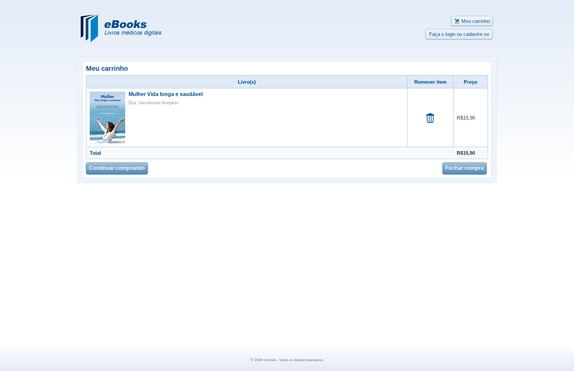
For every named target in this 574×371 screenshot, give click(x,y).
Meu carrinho (475, 21)
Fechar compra (464, 168)
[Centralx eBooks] (121, 28)
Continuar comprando (117, 168)
